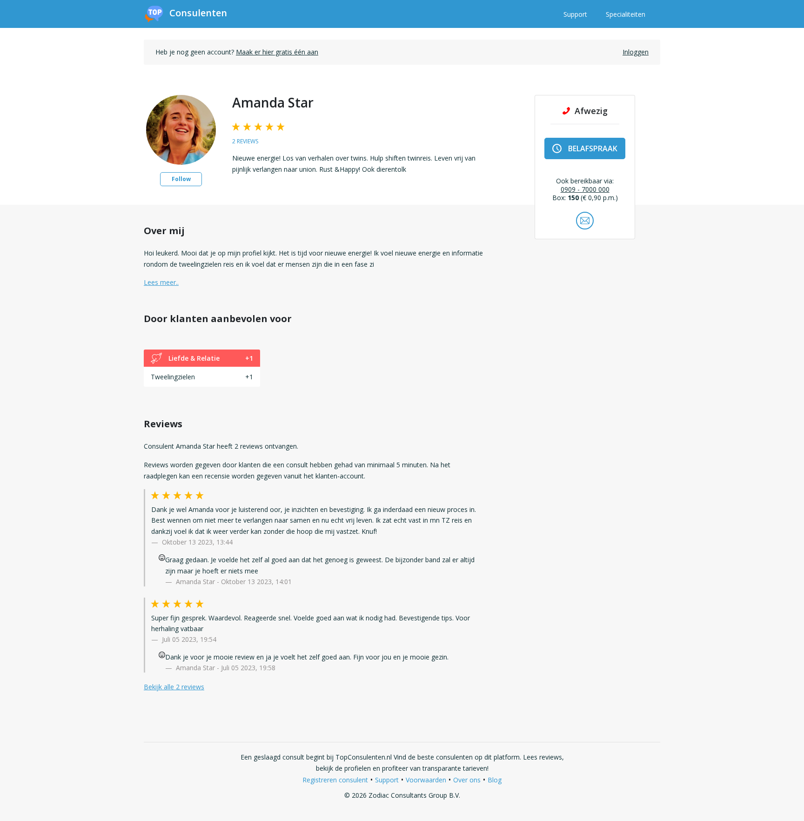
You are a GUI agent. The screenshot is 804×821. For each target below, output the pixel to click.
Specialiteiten (625, 14)
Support (575, 14)
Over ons (467, 779)
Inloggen (636, 51)
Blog (495, 779)
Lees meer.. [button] (161, 282)
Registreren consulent (335, 779)
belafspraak (592, 148)
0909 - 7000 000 (585, 189)
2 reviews (245, 141)
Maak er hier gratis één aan (277, 51)
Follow (181, 179)
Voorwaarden (426, 779)
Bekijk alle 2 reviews (174, 686)
